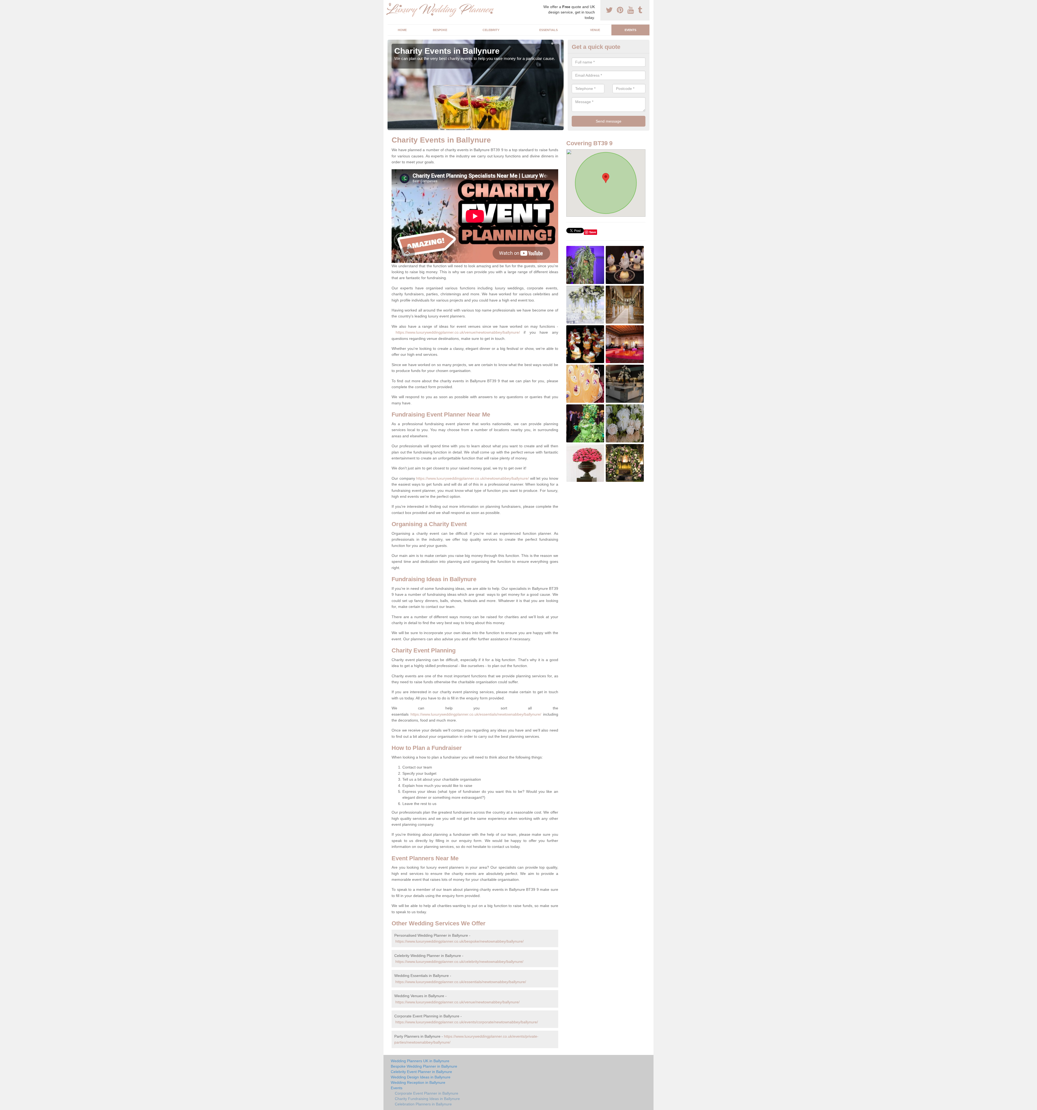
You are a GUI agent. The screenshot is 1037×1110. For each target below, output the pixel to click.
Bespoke (440, 30)
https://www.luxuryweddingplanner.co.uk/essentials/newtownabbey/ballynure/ (475, 714)
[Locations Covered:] (390, 4)
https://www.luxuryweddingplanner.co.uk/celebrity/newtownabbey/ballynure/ (459, 961)
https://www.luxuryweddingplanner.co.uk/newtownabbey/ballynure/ (472, 478)
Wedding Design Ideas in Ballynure (420, 1077)
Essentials (548, 30)
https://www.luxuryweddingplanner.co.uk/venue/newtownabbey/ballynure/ (458, 332)
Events (630, 30)
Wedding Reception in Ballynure (418, 1082)
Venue (595, 30)
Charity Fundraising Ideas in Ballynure (427, 1099)
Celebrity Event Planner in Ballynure (421, 1072)
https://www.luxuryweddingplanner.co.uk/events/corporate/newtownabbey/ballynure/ (466, 1022)
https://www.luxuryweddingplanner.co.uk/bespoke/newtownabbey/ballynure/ (459, 941)
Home (402, 30)
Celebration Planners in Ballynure (423, 1104)
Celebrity (491, 30)
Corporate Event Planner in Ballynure (426, 1093)
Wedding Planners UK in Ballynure (420, 1061)
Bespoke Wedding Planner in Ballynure (424, 1066)
